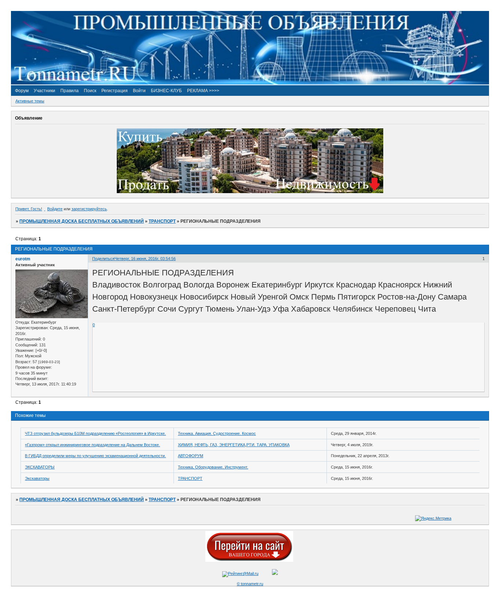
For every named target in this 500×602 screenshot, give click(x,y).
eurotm (22, 259)
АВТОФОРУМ (190, 456)
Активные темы (29, 101)
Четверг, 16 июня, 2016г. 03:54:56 (145, 258)
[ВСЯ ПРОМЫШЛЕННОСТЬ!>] (250, 83)
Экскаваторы (37, 478)
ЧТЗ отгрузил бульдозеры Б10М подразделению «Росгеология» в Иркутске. (95, 433)
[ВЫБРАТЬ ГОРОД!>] (249, 560)
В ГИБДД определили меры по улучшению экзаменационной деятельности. (95, 456)
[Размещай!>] (250, 191)
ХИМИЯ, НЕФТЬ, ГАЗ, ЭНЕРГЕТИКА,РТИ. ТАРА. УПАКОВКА (234, 445)
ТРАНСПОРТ (162, 221)
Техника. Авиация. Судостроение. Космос (217, 433)
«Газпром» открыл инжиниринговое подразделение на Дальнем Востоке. (92, 445)
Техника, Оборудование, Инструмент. (213, 467)
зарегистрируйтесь (89, 209)
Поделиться (103, 258)
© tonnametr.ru (250, 584)
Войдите (55, 209)
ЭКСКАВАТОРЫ (40, 467)
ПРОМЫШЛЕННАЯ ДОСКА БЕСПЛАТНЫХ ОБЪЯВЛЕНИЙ (81, 221)
